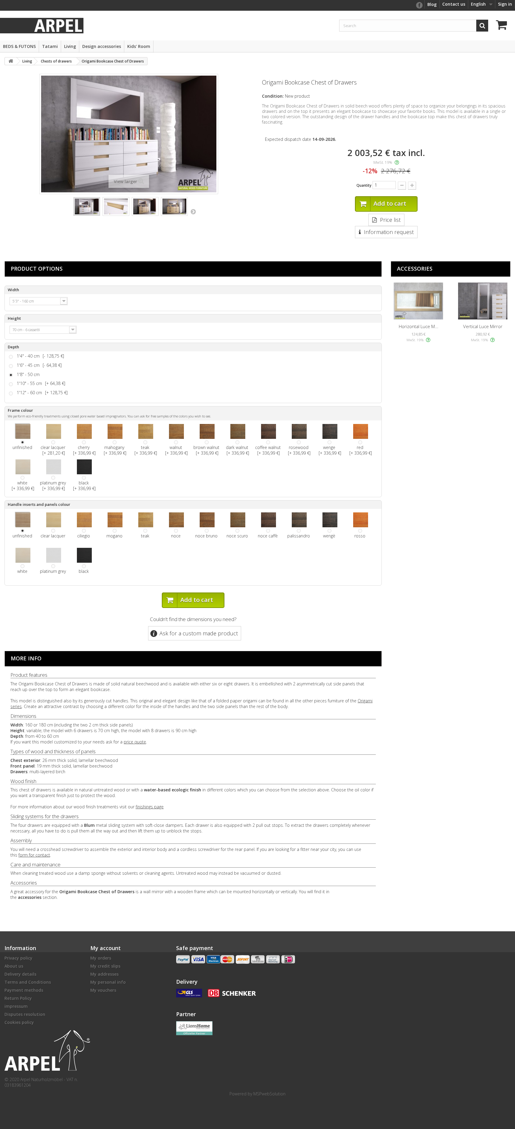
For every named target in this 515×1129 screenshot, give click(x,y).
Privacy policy (18, 958)
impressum (16, 1006)
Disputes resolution (24, 1014)
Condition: (273, 96)
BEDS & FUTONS (19, 46)
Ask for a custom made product (198, 633)
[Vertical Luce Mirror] (483, 301)
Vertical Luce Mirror (482, 326)
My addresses (104, 974)
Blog (432, 4)
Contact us (453, 4)
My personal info (108, 982)
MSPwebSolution (269, 1094)
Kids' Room (138, 46)
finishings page (150, 807)
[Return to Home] (10, 61)
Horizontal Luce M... (418, 326)
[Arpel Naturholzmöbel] (58, 25)
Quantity (363, 185)
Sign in (505, 4)
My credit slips (105, 966)
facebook (419, 5)
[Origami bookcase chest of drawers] (87, 206)
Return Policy (18, 998)
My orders (100, 958)
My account (105, 948)
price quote (135, 742)
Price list (390, 219)
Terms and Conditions (27, 982)
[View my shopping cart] (503, 26)
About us (13, 966)
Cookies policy (19, 1022)
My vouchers (103, 990)
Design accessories (101, 46)
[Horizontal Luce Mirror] (418, 301)
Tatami (50, 46)
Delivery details (20, 974)
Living (70, 46)
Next (193, 211)
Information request (389, 232)
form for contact (34, 855)
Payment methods (23, 990)
